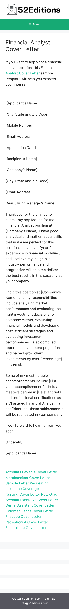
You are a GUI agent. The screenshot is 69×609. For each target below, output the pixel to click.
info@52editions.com (34, 603)
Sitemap (50, 598)
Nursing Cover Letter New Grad (31, 494)
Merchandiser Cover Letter (28, 478)
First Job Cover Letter (24, 516)
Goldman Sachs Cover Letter (29, 511)
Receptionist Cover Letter (27, 522)
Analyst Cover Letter (23, 73)
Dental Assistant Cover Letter (30, 505)
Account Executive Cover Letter (32, 500)
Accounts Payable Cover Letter (31, 472)
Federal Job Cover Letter (26, 528)
